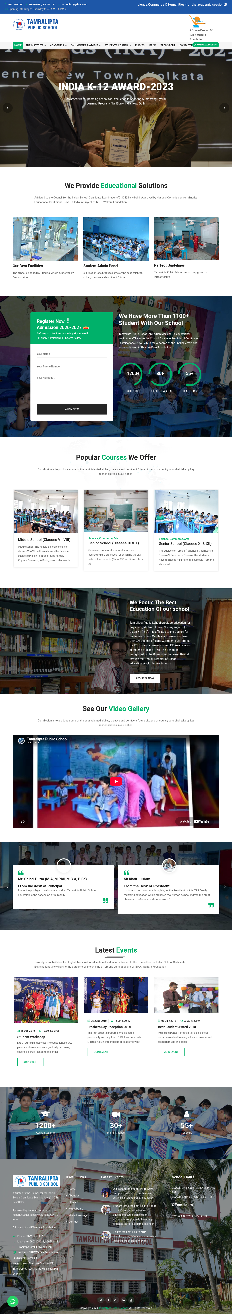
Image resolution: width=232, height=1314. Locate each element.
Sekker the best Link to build (129, 1232)
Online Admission (207, 44)
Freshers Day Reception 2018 (179, 1027)
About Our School (116, 119)
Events (140, 45)
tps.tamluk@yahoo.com (74, 4)
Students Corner (117, 45)
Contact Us (186, 45)
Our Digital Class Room (178, 539)
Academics (57, 45)
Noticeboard (76, 1208)
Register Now (145, 678)
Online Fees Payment (84, 45)
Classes (73, 1202)
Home (18, 45)
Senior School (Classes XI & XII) (44, 541)
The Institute (34, 45)
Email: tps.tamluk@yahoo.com (35, 1247)
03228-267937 (15, 4)
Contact (73, 1221)
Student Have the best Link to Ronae (134, 1206)
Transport (168, 45)
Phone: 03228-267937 (30, 1236)
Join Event (30, 1052)
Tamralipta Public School (113, 1308)
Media (152, 45)
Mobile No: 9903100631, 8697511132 (38, 1241)
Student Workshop (101, 1037)
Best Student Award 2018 (36, 1027)
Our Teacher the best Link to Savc (133, 1188)
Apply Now (72, 409)
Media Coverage (78, 1215)
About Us (74, 1195)
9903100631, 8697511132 (42, 4)
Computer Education (105, 541)
